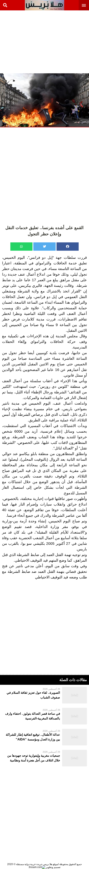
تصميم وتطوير (52, 867)
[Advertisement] (58, 41)
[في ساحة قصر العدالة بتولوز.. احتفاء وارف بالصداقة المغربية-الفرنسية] (44, 716)
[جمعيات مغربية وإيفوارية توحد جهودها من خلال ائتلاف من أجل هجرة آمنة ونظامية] (44, 758)
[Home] (44, 5)
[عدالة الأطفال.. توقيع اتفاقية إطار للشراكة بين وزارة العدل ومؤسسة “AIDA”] (44, 737)
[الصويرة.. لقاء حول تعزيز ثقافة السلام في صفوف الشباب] (44, 695)
